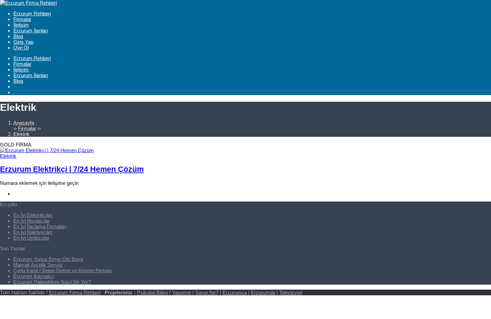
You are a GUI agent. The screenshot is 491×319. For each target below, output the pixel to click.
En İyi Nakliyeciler (32, 232)
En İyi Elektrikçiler (32, 215)
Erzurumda (263, 292)
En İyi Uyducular (31, 238)
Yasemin (181, 292)
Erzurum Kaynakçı (33, 276)
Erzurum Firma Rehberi (75, 292)
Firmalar (27, 128)
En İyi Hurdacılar (31, 221)
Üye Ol (21, 47)
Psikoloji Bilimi (152, 292)
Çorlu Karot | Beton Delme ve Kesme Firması (62, 270)
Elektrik (8, 156)
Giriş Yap (23, 42)
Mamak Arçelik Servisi (37, 265)
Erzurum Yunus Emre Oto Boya (48, 259)
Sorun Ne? (206, 292)
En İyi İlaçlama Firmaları (39, 226)
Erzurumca (234, 292)
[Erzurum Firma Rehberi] (28, 3)
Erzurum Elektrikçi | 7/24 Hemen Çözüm (72, 169)
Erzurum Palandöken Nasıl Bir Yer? (52, 282)
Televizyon (290, 292)
